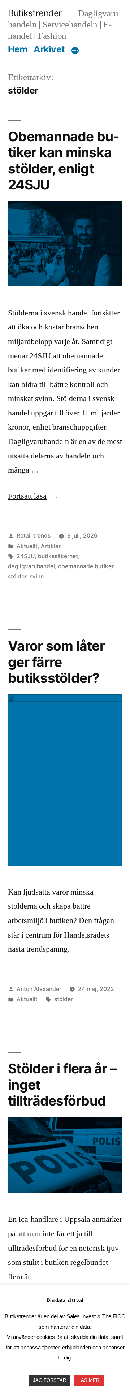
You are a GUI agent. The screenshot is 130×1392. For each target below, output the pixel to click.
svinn (37, 576)
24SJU (26, 556)
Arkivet (49, 49)
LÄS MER (88, 1380)
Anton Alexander (39, 989)
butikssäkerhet (58, 556)
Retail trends (34, 535)
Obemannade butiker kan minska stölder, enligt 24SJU (63, 160)
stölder (17, 576)
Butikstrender (35, 13)
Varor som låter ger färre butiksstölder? (56, 662)
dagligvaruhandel (31, 566)
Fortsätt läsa (33, 496)
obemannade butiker (85, 566)
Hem (18, 49)
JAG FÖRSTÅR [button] (49, 1380)
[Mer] (75, 50)
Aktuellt (27, 546)
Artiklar (51, 546)
